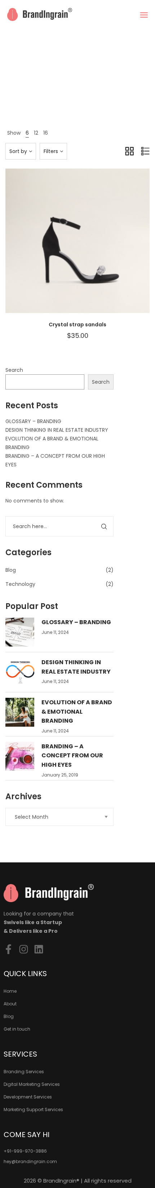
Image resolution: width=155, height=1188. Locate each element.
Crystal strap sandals (77, 324)
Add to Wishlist (59, 248)
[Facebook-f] (8, 949)
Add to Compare (77, 248)
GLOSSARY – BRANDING (33, 421)
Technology (20, 584)
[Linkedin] (39, 949)
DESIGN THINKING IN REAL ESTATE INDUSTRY (56, 430)
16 (45, 132)
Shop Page (75, 93)
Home (51, 93)
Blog (10, 570)
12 (36, 132)
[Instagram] (23, 949)
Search (14, 370)
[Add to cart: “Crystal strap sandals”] (95, 248)
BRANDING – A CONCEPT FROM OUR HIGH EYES (72, 755)
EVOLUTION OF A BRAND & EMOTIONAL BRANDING (76, 711)
